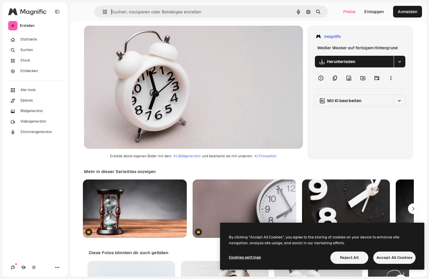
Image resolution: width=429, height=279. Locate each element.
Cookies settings (245, 257)
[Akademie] (23, 267)
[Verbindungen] (13, 267)
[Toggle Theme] (34, 267)
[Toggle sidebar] (57, 11)
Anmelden (407, 11)
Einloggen (374, 11)
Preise (349, 11)
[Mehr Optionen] (391, 78)
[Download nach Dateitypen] (399, 61)
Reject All (349, 257)
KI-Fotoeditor (265, 156)
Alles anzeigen (141, 171)
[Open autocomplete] (103, 12)
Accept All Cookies (394, 257)
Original (121, 36)
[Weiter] (413, 208)
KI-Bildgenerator (187, 156)
